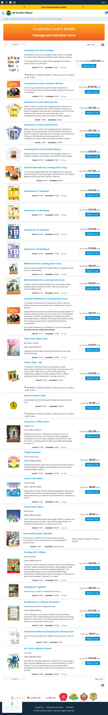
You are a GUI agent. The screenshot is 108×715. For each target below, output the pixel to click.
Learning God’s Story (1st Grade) (49, 19)
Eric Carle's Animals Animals (37, 648)
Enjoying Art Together (35, 587)
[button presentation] (95, 44)
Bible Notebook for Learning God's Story (44, 280)
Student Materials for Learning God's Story (45, 167)
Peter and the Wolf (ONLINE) (37, 533)
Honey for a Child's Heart (36, 421)
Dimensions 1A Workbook (36, 210)
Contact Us (39, 707)
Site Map (69, 707)
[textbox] (93, 45)
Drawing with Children (35, 552)
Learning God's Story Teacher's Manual (43, 83)
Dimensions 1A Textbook (36, 191)
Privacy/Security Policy (55, 707)
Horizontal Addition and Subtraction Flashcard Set (49, 631)
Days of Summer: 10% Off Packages (54, 7)
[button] (99, 45)
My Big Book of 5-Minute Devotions (41, 602)
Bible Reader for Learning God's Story (42, 263)
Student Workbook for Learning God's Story (46, 298)
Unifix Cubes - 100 (33, 362)
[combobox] (94, 45)
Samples (63, 67)
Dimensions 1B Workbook (36, 249)
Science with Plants (33, 506)
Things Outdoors (32, 452)
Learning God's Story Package (39, 50)
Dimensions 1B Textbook (36, 229)
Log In (103, 2)
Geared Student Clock (35, 395)
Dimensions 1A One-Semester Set (41, 102)
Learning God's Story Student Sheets (42, 149)
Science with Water (33, 478)
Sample (63, 96)
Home (5, 19)
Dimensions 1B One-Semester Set (41, 124)
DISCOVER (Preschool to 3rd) (22, 19)
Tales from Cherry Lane (35, 338)
